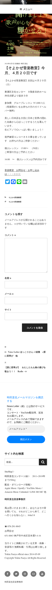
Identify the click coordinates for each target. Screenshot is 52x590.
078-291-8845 (14, 526)
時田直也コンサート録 (16, 476)
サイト (8, 309)
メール (9, 293)
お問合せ (9, 530)
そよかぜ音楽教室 (15, 197)
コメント (10, 235)
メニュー (27, 9)
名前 (8, 278)
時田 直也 (24, 63)
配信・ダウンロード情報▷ (18, 484)
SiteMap (8, 471)
